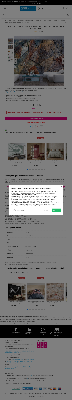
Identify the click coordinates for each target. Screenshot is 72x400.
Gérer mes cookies (19, 210)
